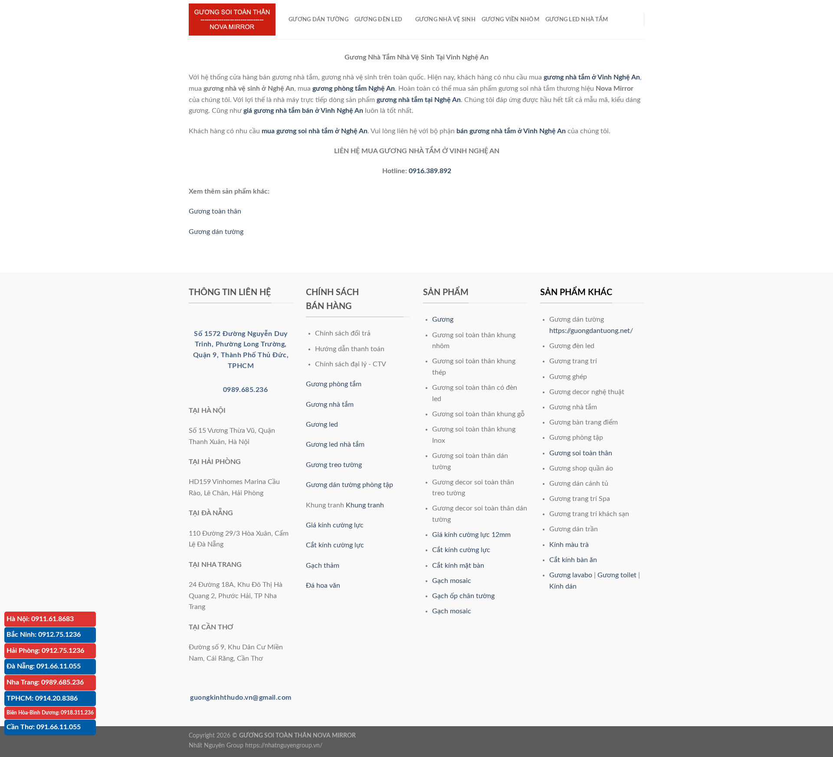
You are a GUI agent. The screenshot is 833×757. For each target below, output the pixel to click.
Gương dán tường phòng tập (349, 484)
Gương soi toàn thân (580, 453)
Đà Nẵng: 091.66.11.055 (44, 666)
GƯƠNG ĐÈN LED (378, 19)
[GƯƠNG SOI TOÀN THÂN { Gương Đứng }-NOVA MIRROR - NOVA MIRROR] (232, 19)
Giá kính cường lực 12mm (471, 534)
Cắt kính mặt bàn (458, 565)
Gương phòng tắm (333, 384)
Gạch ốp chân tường (463, 595)
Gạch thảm (322, 565)
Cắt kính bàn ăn (573, 559)
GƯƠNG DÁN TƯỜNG (318, 19)
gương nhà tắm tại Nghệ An (419, 99)
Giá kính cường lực (335, 525)
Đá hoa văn (323, 585)
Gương (442, 319)
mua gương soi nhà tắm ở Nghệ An (314, 131)
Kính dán (563, 586)
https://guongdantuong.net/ (591, 330)
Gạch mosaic (451, 580)
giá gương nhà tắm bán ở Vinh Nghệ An (303, 110)
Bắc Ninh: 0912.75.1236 (44, 634)
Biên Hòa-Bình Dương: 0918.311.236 (50, 712)
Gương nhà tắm (330, 404)
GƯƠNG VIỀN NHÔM (510, 19)
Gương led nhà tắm (335, 444)
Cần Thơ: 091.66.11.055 (44, 727)
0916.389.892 (430, 171)
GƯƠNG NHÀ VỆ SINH (445, 19)
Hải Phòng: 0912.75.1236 (45, 650)
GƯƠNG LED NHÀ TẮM (576, 19)
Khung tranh (365, 505)
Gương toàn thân (215, 211)
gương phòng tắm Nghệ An (353, 88)
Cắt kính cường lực (335, 545)
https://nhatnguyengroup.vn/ (283, 745)
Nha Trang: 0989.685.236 (45, 682)
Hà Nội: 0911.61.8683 (40, 618)
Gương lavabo (570, 575)
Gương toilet (616, 575)
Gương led (322, 424)
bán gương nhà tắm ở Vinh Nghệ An (511, 131)
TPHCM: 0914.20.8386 (42, 698)
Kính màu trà (569, 544)
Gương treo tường (334, 464)
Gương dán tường (216, 231)
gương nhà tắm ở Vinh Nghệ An (592, 77)
